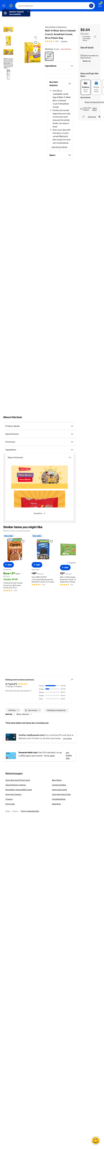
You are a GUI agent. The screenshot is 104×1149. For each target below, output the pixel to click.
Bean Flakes (56, 780)
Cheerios (9, 799)
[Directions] (72, 442)
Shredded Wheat (59, 799)
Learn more (94, 109)
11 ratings (64, 41)
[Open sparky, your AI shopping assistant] (96, 1141)
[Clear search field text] (87, 5)
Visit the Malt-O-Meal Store (56, 27)
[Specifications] (72, 434)
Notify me (87, 61)
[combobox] (55, 5)
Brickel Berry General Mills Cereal (18, 790)
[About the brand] (70, 457)
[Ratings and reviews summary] (72, 678)
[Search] (91, 6)
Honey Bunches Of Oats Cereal (17, 780)
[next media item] (35, 50)
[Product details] (72, 426)
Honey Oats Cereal (59, 790)
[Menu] (4, 6)
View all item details (59, 147)
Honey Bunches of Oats (61, 794)
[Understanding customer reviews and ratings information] (30, 691)
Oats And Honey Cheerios (15, 785)
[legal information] (95, 37)
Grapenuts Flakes (59, 785)
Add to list (92, 117)
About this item (12, 417)
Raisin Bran (56, 804)
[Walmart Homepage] (11, 6)
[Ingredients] (72, 66)
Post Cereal (10, 804)
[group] (56, 41)
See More (38, 513)
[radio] (49, 56)
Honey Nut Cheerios (13, 794)
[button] (31, 52)
